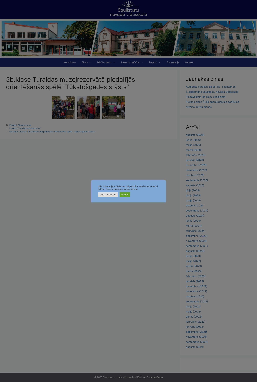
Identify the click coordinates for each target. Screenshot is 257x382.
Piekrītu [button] (124, 194)
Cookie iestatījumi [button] (108, 194)
